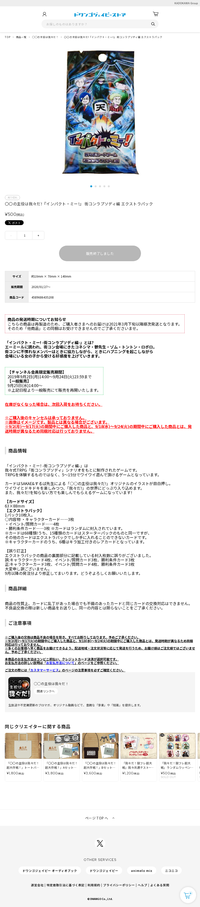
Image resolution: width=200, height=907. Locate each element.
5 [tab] (109, 186)
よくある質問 (159, 885)
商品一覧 (21, 37)
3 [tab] (100, 186)
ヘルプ (142, 885)
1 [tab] (91, 186)
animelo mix (141, 870)
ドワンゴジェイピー (104, 870)
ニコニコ (171, 870)
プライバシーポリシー (119, 885)
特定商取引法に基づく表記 (66, 885)
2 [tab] (96, 186)
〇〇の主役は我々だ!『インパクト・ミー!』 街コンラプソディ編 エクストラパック (113, 37)
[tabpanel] (100, 112)
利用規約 (94, 885)
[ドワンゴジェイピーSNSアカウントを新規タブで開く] (100, 843)
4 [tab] (104, 186)
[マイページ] (44, 14)
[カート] (156, 14)
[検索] (153, 24)
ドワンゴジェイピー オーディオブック (49, 870)
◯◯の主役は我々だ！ (45, 37)
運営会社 (37, 885)
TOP (7, 37)
